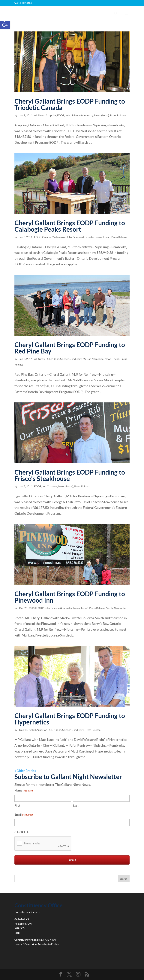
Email (23, 814)
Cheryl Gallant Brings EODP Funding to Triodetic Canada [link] (69, 104)
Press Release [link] (118, 115)
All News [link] (39, 115)
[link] (5, 24)
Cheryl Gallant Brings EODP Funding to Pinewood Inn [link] (69, 597)
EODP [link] (60, 115)
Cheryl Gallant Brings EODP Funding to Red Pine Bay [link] (69, 348)
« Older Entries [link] (25, 771)
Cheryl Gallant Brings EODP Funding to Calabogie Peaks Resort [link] (69, 226)
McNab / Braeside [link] (93, 358)
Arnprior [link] (51, 115)
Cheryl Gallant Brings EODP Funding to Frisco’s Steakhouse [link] (69, 475)
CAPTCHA (21, 832)
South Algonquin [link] (116, 608)
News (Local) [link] (101, 115)
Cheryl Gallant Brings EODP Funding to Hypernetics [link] (69, 719)
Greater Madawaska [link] (53, 237)
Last (76, 805)
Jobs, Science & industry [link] (79, 115)
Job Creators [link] (49, 486)
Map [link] (17, 932)
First (17, 805)
